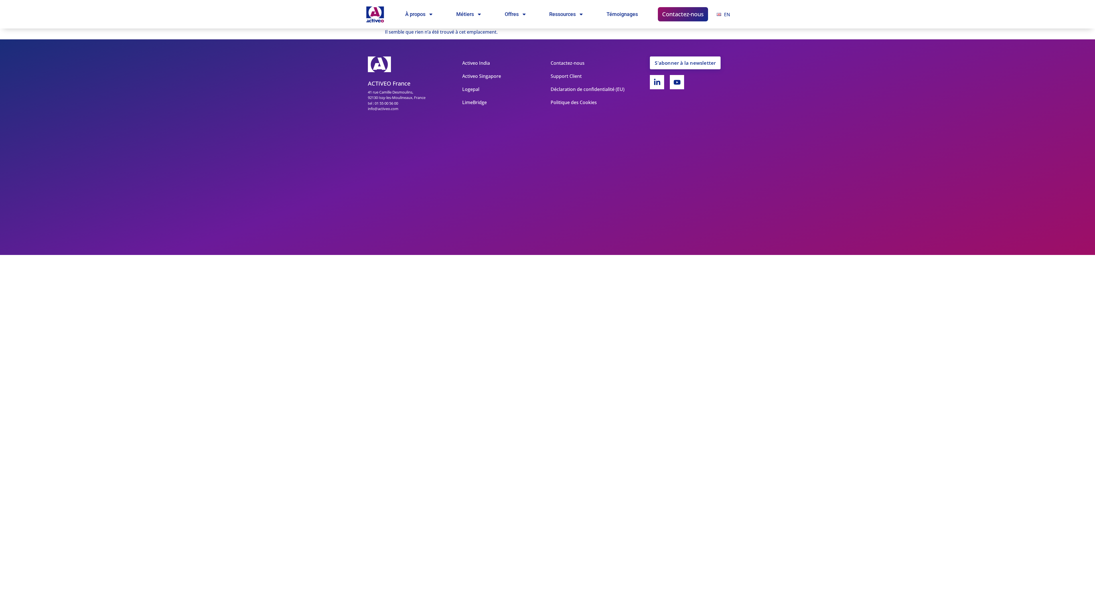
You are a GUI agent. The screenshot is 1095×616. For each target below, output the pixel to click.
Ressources (562, 14)
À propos (415, 14)
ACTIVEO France (389, 83)
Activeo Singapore (481, 76)
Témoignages (622, 14)
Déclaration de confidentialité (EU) (587, 89)
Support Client (566, 76)
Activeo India (476, 63)
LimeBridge (474, 102)
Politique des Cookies (574, 102)
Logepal (470, 89)
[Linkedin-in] (657, 82)
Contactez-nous (683, 14)
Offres (512, 14)
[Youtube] (677, 82)
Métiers (465, 14)
